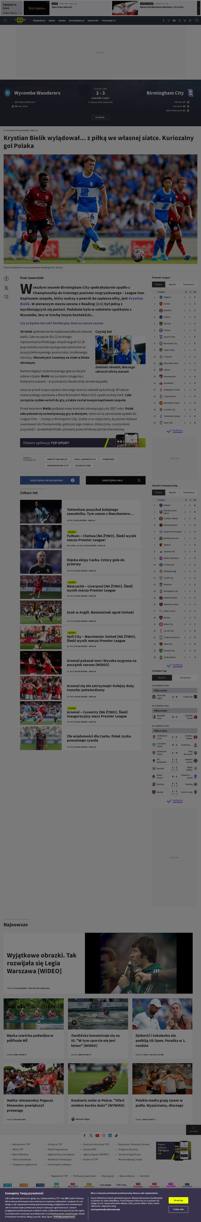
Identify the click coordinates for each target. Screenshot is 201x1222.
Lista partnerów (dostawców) (105, 1209)
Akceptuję (178, 1200)
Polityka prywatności (64, 1216)
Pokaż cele (179, 1209)
